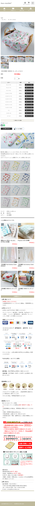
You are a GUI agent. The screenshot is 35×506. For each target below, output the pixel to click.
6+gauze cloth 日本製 (23, 240)
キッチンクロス (12, 19)
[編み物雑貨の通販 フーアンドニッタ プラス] (6, 4)
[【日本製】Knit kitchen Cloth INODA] (26, 255)
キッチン (4, 19)
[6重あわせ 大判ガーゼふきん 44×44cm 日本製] (9, 231)
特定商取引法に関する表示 (19, 503)
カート (28, 4)
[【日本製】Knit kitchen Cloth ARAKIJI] (9, 255)
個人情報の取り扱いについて (7, 503)
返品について (5, 123)
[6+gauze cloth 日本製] (26, 231)
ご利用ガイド (13, 10)
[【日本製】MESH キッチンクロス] (9, 279)
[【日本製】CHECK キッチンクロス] (26, 279)
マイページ (25, 4)
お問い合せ (22, 10)
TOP (4, 10)
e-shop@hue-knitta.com (13, 489)
